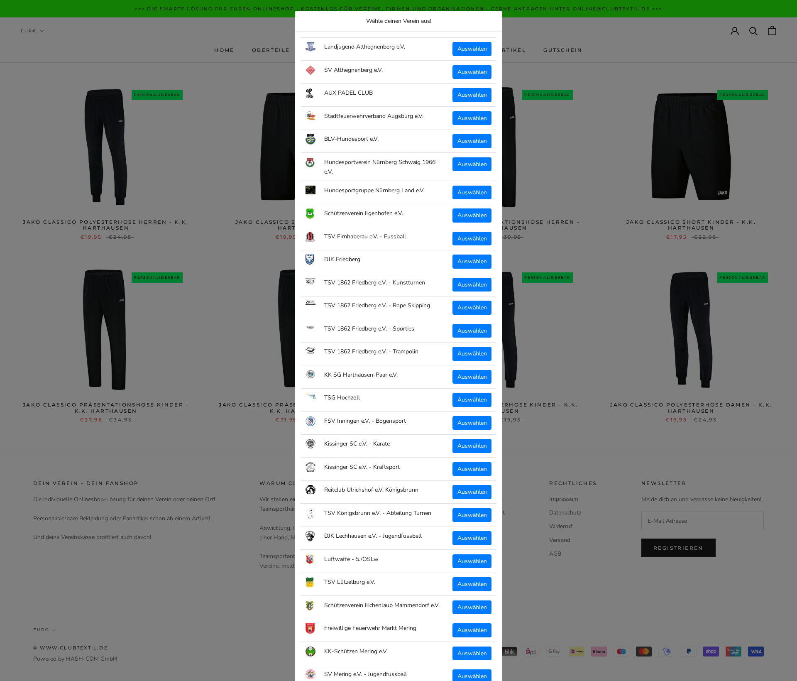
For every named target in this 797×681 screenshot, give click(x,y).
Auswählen (472, 49)
